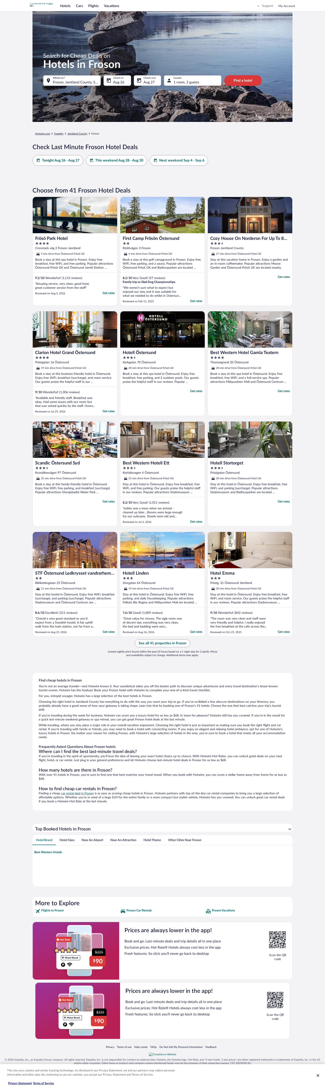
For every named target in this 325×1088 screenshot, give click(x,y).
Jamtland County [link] (77, 133)
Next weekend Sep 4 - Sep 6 (181, 160)
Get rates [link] (109, 293)
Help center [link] (141, 1047)
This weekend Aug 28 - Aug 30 (119, 160)
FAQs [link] (153, 1047)
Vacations (111, 6)
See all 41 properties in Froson (162, 643)
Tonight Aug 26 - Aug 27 (60, 160)
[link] (77, 911)
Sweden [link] (58, 133)
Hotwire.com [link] (42, 133)
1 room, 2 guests (186, 82)
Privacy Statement (20, 1083)
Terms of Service (43, 1083)
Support (267, 6)
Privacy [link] (110, 1047)
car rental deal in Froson (77, 793)
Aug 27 (149, 82)
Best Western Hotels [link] (48, 852)
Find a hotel (243, 80)
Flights (93, 6)
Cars (79, 6)
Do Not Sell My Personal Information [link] (181, 1047)
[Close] (318, 1075)
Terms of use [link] (124, 1047)
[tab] (44, 840)
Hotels (65, 6)
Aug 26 (118, 82)
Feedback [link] (210, 1047)
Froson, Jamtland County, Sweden (77, 82)
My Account (286, 6)
